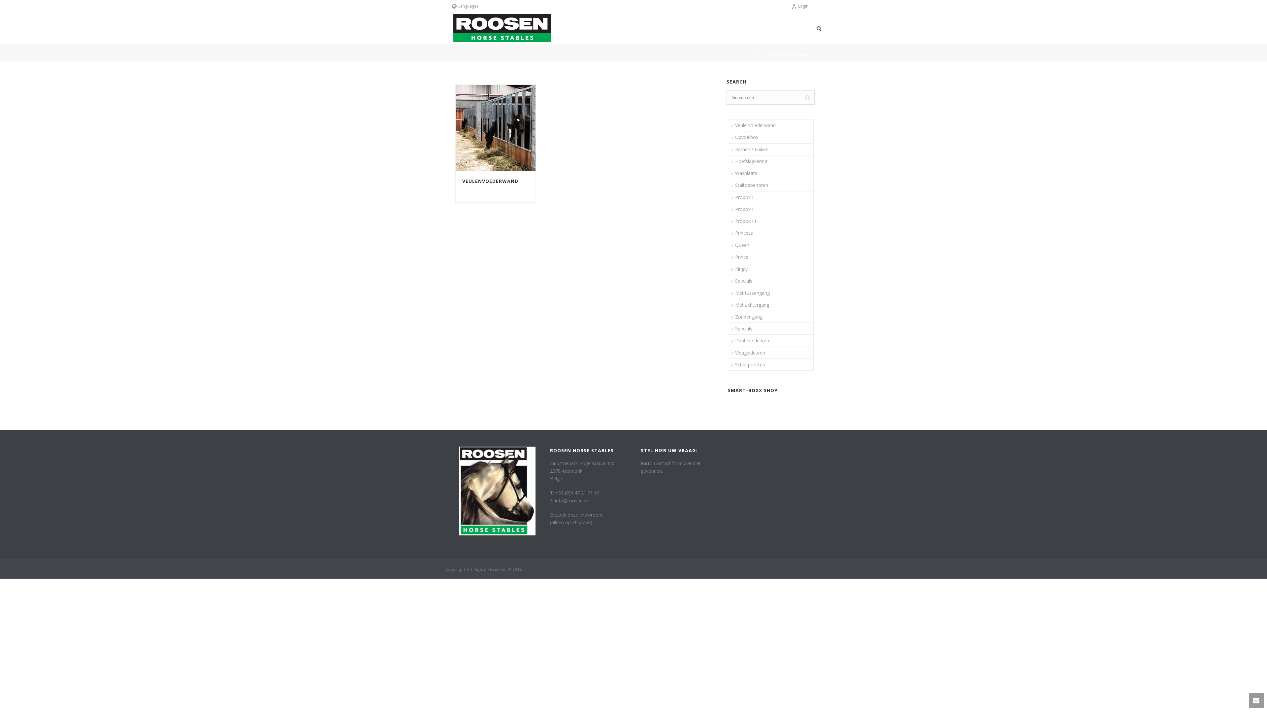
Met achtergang (752, 305)
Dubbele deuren (752, 340)
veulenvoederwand (484, 189)
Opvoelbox (746, 137)
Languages (468, 6)
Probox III (745, 221)
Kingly (741, 269)
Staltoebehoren (751, 185)
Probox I (744, 197)
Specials (743, 281)
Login (803, 6)
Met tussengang (752, 293)
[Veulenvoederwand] (507, 128)
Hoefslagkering (751, 161)
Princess (744, 233)
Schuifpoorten (750, 364)
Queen (742, 245)
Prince (741, 257)
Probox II (745, 209)
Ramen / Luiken (751, 149)
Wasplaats (746, 173)
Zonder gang (749, 317)
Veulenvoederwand (490, 181)
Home (757, 54)
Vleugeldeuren (750, 353)
